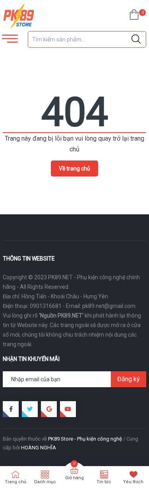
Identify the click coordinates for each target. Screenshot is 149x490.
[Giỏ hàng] (134, 16)
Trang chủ (15, 481)
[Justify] (136, 39)
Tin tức (104, 481)
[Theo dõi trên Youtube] (68, 409)
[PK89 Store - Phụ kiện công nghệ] (37, 16)
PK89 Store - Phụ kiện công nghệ (85, 439)
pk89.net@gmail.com (108, 306)
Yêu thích (133, 481)
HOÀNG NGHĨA (38, 448)
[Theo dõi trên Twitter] (30, 409)
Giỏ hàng (74, 477)
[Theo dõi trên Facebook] (11, 409)
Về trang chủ (74, 168)
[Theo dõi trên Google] (49, 409)
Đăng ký (128, 379)
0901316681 (46, 306)
